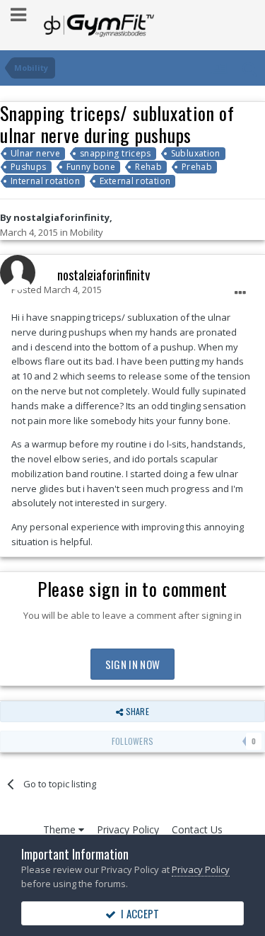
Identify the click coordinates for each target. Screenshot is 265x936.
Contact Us (197, 829)
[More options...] (240, 293)
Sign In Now (132, 664)
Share (135, 711)
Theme (60, 829)
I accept (138, 913)
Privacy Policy (128, 829)
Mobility (86, 232)
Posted (56, 289)
